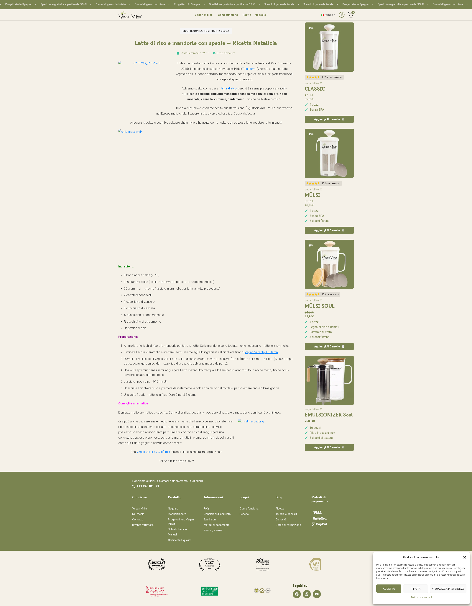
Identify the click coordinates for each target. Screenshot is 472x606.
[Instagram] (307, 594)
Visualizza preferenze (448, 588)
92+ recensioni (330, 294)
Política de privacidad (421, 597)
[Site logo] (130, 14)
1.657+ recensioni (332, 77)
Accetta (389, 588)
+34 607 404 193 (148, 486)
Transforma (249, 69)
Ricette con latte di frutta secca (205, 31)
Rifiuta (415, 588)
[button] (464, 557)
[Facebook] (297, 594)
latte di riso (229, 88)
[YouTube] (317, 594)
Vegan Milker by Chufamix (261, 352)
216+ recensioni (331, 183)
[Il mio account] (341, 15)
